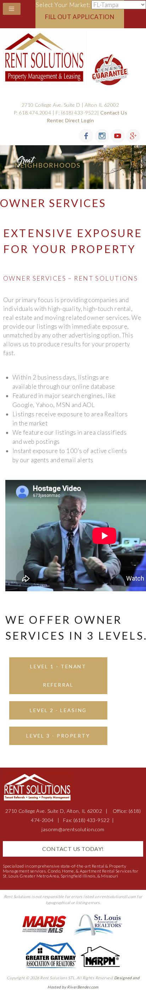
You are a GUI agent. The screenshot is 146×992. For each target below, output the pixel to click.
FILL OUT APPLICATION (80, 16)
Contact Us (113, 113)
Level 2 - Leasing (58, 710)
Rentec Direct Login (70, 120)
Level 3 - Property (58, 736)
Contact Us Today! (72, 848)
